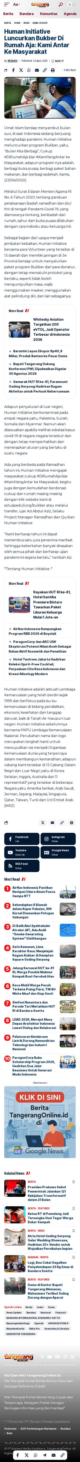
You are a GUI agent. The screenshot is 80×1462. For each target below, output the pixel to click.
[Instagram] (58, 839)
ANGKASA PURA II (58, 1323)
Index (26, 23)
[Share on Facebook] (13, 70)
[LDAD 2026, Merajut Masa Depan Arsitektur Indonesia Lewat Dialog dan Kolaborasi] (68, 1023)
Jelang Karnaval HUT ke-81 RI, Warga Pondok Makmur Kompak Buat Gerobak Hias (33, 972)
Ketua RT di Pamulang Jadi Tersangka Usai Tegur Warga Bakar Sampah (50, 1218)
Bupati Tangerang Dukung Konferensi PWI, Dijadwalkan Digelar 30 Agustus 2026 (38, 369)
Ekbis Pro (34, 1328)
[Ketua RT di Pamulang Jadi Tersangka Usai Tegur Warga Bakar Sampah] (15, 1214)
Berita (7, 23)
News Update (40, 23)
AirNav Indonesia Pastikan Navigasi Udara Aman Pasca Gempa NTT (33, 892)
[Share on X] (21, 70)
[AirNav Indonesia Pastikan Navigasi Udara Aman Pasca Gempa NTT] (68, 892)
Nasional (46, 1312)
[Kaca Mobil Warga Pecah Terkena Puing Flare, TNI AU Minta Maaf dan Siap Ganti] (68, 989)
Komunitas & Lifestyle (57, 1328)
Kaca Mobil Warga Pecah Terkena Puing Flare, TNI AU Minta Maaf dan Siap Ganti (33, 989)
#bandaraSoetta (15, 1328)
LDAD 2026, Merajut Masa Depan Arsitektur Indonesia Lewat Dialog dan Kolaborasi (34, 1024)
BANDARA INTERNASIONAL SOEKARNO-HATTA (33, 1318)
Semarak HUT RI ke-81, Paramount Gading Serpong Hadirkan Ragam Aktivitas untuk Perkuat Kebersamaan (39, 386)
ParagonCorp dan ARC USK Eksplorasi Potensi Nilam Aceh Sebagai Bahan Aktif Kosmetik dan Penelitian (40, 646)
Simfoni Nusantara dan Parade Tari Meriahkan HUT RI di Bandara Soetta (33, 1006)
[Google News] (58, 852)
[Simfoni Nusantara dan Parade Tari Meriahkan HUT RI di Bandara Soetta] (68, 1006)
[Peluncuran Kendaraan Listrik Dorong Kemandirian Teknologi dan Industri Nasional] (68, 1041)
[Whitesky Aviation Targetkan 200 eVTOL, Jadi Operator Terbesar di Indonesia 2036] (19, 330)
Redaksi (12, 60)
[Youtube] (21, 852)
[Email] (37, 70)
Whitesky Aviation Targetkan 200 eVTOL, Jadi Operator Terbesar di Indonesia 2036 (51, 329)
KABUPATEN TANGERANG (20, 1334)
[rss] (21, 866)
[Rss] (73, 1356)
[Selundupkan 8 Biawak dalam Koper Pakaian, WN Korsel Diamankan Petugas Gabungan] (68, 909)
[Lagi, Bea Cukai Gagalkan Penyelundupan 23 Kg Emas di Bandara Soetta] (15, 1263)
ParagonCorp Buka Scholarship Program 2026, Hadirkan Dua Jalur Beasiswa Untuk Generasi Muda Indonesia (33, 1066)
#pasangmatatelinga (17, 1323)
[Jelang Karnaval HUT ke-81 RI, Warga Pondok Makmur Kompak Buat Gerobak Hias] (68, 972)
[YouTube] (49, 1356)
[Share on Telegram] (44, 1455)
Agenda (38, 1323)
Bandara (33, 1257)
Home (17, 23)
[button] (8, 4)
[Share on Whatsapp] (29, 70)
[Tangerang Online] (40, 4)
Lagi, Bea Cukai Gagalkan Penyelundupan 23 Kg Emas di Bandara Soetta (50, 1267)
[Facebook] (21, 839)
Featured (43, 1208)
